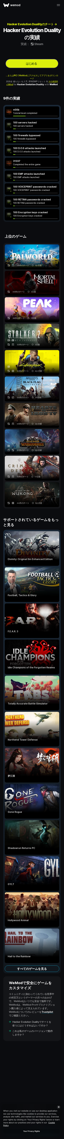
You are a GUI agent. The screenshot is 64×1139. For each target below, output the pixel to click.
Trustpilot (47, 1011)
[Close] (58, 1107)
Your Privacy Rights (31, 1131)
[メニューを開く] (58, 5)
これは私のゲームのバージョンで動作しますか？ (32, 1032)
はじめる (31, 63)
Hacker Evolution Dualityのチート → (32, 24)
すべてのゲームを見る (32, 969)
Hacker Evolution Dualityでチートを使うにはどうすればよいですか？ (31, 1023)
